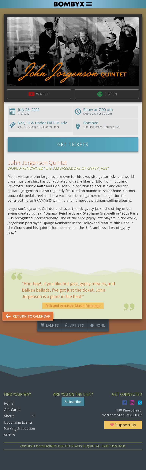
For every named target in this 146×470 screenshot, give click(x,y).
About (19, 415)
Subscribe (73, 401)
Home (8, 403)
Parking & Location (19, 428)
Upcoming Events (18, 422)
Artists (9, 435)
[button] (39, 94)
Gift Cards (12, 409)
